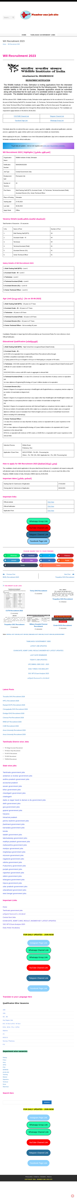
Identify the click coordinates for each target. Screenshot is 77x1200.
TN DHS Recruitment (10, 756)
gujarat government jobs (12, 810)
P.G (4, 1044)
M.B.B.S (5, 1037)
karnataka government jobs (14, 828)
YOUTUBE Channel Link (21, 116)
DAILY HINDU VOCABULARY (38, 669)
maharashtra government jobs (15, 845)
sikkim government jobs (12, 876)
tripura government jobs (12, 883)
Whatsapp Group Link (57, 120)
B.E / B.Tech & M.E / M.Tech (11, 1023)
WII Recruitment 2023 (14, 44)
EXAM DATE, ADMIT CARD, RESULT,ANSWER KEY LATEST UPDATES (38, 650)
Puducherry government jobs (14, 866)
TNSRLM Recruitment (11, 759)
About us (49, 1176)
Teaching (5, 1074)
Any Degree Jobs (8, 1020)
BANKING (5, 1069)
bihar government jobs (12, 790)
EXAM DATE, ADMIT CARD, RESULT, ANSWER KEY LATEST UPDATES (29, 921)
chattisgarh (7, 797)
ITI (4, 1034)
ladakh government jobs (12, 835)
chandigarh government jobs (14, 793)
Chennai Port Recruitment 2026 (13, 717)
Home (5, 907)
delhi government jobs (12, 803)
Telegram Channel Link (57, 116)
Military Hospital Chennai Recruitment (38, 625)
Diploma (5, 1030)
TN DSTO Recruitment (11, 753)
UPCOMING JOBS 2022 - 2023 (38, 664)
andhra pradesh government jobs (16, 779)
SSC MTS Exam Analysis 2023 (38, 673)
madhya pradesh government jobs (16, 842)
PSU (4, 1067)
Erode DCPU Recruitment (63, 625)
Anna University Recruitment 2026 (14, 730)
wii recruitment (59, 634)
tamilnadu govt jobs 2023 (36, 634)
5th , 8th (5, 1016)
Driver (4, 1084)
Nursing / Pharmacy (9, 1041)
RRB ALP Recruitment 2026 (12, 722)
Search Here (6, 1099)
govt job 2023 (24, 634)
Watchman (6, 1086)
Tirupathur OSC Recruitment (14, 624)
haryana (6, 814)
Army (4, 1062)
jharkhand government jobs (14, 824)
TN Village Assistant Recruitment (14, 748)
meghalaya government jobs (14, 852)
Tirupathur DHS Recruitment (62, 599)
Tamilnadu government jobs (14, 772)
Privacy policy (28, 1176)
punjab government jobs (12, 869)
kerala (5, 831)
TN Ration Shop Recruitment (12, 750)
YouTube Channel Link (38, 528)
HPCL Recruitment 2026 (11, 701)
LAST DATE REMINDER (38, 655)
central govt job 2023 (13, 634)
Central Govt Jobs (9, 917)
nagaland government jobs (13, 859)
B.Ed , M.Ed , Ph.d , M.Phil (11, 1027)
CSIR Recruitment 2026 (11, 726)
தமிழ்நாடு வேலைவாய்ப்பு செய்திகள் (38, 678)
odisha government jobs (12, 862)
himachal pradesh (10, 817)
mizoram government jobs (13, 855)
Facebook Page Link (21, 120)
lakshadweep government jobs (15, 838)
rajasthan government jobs (13, 873)
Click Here (51, 502)
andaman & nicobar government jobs (17, 776)
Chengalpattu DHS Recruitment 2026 (15, 709)
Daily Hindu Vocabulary (11, 928)
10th (4, 1010)
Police (4, 1060)
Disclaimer (43, 1176)
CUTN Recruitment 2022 (14, 610)
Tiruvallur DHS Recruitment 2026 (14, 696)
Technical (5, 1082)
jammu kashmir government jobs (16, 821)
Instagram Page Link (38, 943)
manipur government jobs (13, 848)
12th (4, 1013)
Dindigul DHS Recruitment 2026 (13, 713)
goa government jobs (11, 807)
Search (47, 1102)
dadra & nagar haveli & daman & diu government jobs (24, 800)
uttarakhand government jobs (14, 890)
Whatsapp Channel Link (38, 950)
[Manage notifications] (72, 1195)
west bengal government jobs (14, 893)
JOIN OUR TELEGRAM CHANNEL (54, 146)
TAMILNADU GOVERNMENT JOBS (38, 641)
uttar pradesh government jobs (15, 886)
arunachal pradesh (10, 783)
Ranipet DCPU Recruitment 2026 (14, 705)
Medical (5, 1077)
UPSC (4, 1065)
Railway (5, 1057)
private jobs (6, 1072)
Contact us (36, 1176)
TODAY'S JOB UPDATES (38, 660)
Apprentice (6, 1079)
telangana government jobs (14, 880)
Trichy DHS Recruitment (38, 591)
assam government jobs (12, 786)
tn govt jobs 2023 (49, 634)
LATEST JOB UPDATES (38, 646)
